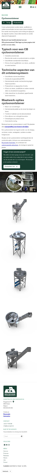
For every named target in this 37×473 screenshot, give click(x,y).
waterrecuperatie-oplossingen (10, 145)
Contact (5, 462)
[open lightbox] (18, 210)
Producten (6, 453)
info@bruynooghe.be (8, 426)
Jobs (4, 460)
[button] (20, 7)
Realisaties (6, 455)
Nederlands (5, 471)
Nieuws (5, 458)
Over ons (5, 451)
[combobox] (7, 471)
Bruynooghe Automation (8, 143)
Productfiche (18, 22)
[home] (5, 7)
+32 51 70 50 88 (7, 423)
